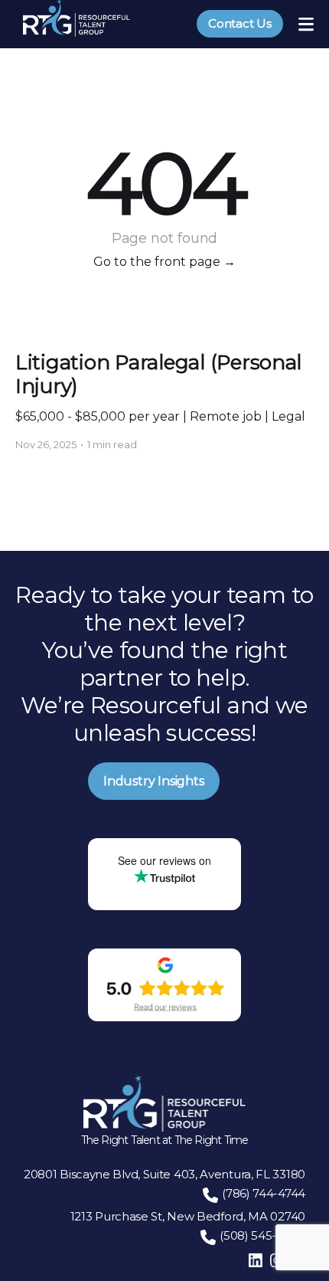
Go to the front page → (164, 261)
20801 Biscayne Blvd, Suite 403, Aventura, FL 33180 (164, 1174)
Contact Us (240, 23)
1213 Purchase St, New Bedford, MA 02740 (187, 1216)
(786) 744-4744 (263, 1193)
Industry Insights (153, 781)
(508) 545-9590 (262, 1235)
